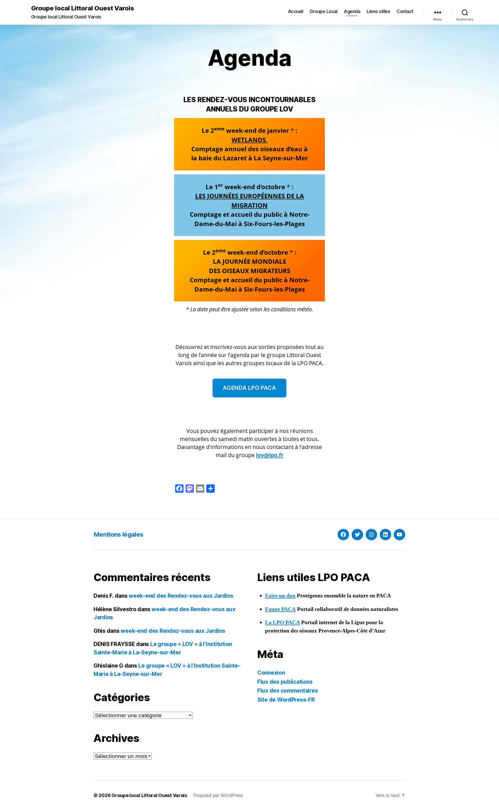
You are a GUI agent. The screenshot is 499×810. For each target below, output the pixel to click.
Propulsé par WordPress (218, 795)
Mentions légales (118, 534)
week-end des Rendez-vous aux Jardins (181, 595)
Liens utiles (378, 11)
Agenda (352, 11)
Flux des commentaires (287, 690)
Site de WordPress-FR (286, 699)
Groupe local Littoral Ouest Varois (82, 8)
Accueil (295, 11)
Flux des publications (284, 682)
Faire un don (280, 595)
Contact (405, 11)
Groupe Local (323, 11)
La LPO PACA (282, 622)
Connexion (271, 672)
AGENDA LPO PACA (249, 388)
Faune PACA (280, 609)
